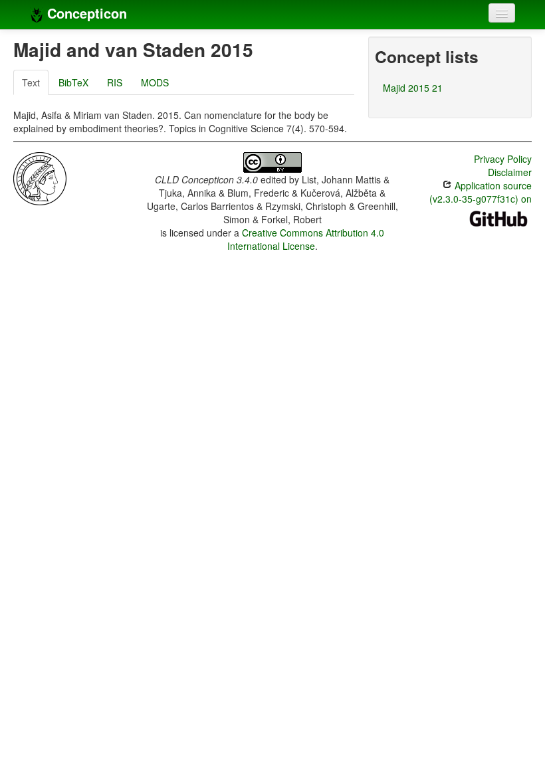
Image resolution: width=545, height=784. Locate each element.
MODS (155, 82)
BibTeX (73, 82)
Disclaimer (510, 172)
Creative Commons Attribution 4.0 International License (306, 239)
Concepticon (85, 13)
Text (31, 82)
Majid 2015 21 (413, 87)
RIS (114, 82)
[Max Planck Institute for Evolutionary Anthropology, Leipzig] (39, 177)
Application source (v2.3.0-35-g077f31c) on (480, 192)
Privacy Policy (503, 158)
